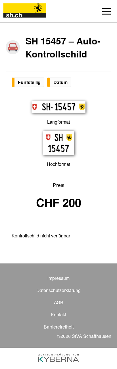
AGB (58, 302)
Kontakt (58, 314)
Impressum (58, 278)
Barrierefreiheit (59, 326)
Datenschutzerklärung (58, 290)
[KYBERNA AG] (58, 358)
